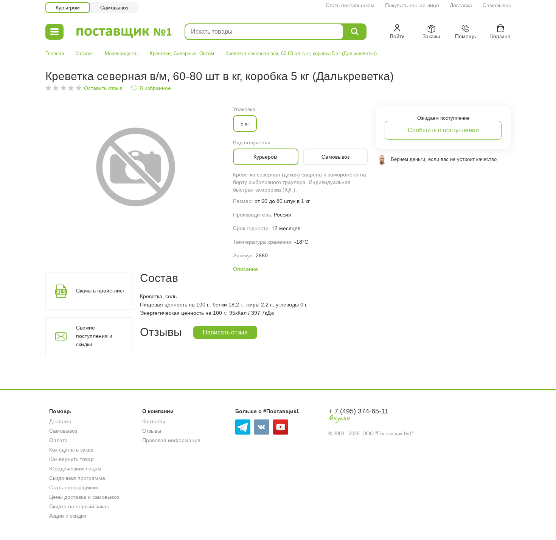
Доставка (461, 5)
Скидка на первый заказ (79, 506)
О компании (158, 411)
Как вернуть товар (71, 459)
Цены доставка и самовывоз (84, 497)
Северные (185, 53)
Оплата (58, 440)
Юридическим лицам (75, 469)
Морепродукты (121, 53)
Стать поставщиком (350, 5)
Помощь (60, 411)
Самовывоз (497, 5)
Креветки (160, 53)
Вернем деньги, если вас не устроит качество (444, 159)
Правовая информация (171, 440)
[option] (135, 166)
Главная (54, 53)
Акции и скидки (67, 516)
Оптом (206, 53)
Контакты (153, 421)
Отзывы (151, 431)
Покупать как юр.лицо (412, 5)
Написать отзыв (225, 332)
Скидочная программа (77, 478)
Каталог (84, 53)
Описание (245, 269)
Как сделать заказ (71, 450)
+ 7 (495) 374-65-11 (358, 411)
